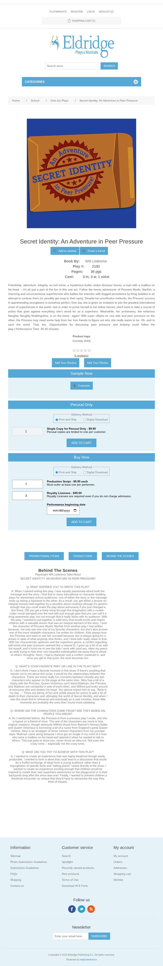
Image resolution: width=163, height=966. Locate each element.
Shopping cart (122, 873)
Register (77, 11)
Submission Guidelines (24, 867)
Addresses (120, 867)
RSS (91, 909)
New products (70, 873)
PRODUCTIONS (82, 556)
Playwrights (58, 11)
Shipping (15, 879)
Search (66, 855)
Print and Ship (67, 419)
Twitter (81, 909)
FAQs (13, 873)
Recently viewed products (78, 867)
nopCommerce (88, 959)
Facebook (72, 909)
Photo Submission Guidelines (28, 861)
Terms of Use (70, 879)
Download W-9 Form (75, 885)
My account (121, 855)
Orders (118, 861)
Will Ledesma (96, 261)
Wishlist (118, 879)
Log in (91, 11)
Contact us (17, 885)
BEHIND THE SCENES (120, 556)
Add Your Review (65, 362)
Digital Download (97, 419)
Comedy (78, 340)
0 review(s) (81, 355)
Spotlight (67, 861)
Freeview (84, 385)
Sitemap (15, 855)
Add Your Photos (97, 362)
